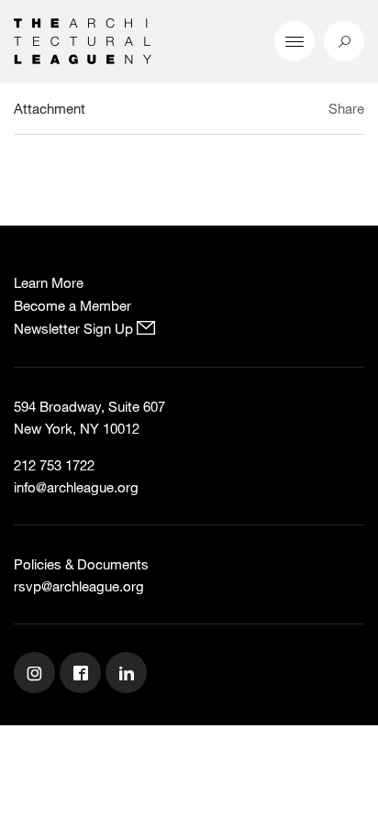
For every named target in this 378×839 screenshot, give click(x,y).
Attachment (49, 108)
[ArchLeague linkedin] (128, 675)
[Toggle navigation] (294, 41)
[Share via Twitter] (292, 111)
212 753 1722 (54, 465)
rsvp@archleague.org (79, 586)
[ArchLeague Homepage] (82, 39)
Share (346, 108)
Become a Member (72, 305)
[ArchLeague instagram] (37, 675)
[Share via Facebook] (312, 111)
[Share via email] (263, 111)
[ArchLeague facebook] (83, 675)
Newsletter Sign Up (75, 328)
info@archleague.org (76, 487)
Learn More (48, 282)
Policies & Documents (81, 564)
